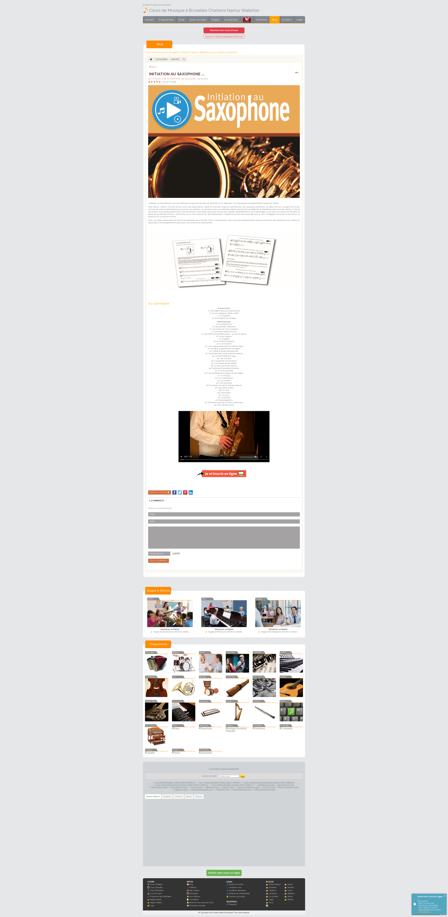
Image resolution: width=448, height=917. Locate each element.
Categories (162, 59)
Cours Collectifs (156, 887)
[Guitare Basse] (156, 720)
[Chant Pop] (237, 672)
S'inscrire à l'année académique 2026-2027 (224, 37)
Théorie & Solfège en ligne (248, 787)
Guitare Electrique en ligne (202, 789)
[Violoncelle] (210, 752)
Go (242, 776)
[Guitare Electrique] (183, 720)
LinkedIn (191, 492)
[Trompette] (291, 728)
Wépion (290, 899)
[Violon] (183, 752)
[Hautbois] (264, 720)
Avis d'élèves (194, 896)
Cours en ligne (197, 19)
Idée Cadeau (194, 890)
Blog (274, 19)
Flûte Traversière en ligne (264, 789)
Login (299, 19)
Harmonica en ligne (159, 787)
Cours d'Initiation (156, 884)
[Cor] (183, 696)
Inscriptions (231, 19)
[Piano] (183, 728)
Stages (215, 19)
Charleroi (272, 890)
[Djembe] (210, 696)
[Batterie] (183, 672)
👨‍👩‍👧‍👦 (148, 887)
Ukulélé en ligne (222, 789)
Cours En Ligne (156, 893)
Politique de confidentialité (239, 893)
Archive (175, 59)
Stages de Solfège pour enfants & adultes (279, 632)
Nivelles (290, 887)
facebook (174, 492)
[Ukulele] (156, 752)
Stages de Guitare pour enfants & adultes (171, 632)
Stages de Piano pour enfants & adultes (225, 632)
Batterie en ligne (212, 787)
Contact (286, 19)
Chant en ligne (228, 787)
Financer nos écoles (237, 896)
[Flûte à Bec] (237, 696)
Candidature (194, 899)
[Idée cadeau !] (246, 20)
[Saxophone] (210, 728)
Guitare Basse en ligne (242, 789)
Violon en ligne (268, 787)
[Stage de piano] (224, 613)
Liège (271, 899)
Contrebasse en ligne (266, 785)
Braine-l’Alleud (274, 884)
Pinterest (185, 492)
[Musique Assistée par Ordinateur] (291, 720)
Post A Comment (158, 561)
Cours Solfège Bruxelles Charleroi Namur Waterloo (232, 785)
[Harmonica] (210, 720)
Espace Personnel (236, 884)
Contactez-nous (235, 887)
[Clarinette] (264, 672)
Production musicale (197, 906)
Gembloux (273, 893)
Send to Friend (158, 492)
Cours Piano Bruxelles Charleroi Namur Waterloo (175, 782)
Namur (290, 884)
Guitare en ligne (181, 789)
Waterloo (291, 893)
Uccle (289, 890)
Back (154, 67)
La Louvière (273, 896)
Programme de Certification (160, 896)
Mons (271, 902)
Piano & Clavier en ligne (288, 787)
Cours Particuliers (157, 890)
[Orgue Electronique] (156, 745)
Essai (182, 19)
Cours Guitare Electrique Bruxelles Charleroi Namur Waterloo (268, 782)
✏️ (148, 884)
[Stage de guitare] (170, 613)
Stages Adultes (156, 902)
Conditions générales (237, 890)
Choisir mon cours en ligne (224, 872)
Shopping (232, 904)
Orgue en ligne (196, 787)
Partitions (261, 19)
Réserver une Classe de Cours (201, 902)
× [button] (445, 896)
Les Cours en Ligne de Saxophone (164, 79)
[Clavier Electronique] (291, 672)
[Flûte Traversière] (264, 696)
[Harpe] (237, 720)
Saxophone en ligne (286, 785)
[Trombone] (264, 728)
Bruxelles (272, 887)
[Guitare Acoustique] (291, 696)
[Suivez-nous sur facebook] (267, 906)
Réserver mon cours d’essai (224, 30)
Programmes (166, 19)
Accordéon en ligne (178, 787)
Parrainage (193, 893)
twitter (180, 492)
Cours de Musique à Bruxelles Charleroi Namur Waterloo (204, 10)
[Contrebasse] (156, 696)
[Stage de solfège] (278, 613)
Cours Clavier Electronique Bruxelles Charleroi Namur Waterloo (181, 785)
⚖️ (227, 890)
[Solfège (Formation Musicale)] (237, 730)
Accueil (149, 19)
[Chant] (210, 672)
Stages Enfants (155, 899)
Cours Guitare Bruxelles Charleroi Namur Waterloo (219, 782)
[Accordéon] (156, 672)
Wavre (290, 896)
